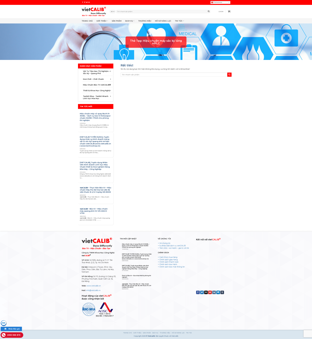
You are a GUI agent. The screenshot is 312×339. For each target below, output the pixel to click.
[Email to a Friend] (206, 292)
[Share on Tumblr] (222, 292)
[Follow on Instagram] (84, 2)
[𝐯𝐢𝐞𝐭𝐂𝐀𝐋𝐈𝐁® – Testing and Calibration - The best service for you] (94, 12)
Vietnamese (217, 2)
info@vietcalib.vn (93, 290)
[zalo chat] (4, 323)
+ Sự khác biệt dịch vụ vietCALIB (172, 246)
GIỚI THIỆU (101, 21)
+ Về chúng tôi (164, 243)
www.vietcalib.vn (94, 286)
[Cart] (229, 11)
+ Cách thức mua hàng (167, 257)
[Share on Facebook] (198, 292)
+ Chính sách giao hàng (168, 260)
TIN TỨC (178, 21)
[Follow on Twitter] (87, 2)
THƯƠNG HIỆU (144, 21)
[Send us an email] (89, 2)
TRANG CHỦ (87, 21)
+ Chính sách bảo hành (167, 264)
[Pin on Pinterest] (210, 292)
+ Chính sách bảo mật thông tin (171, 267)
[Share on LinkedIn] (218, 292)
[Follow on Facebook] (82, 2)
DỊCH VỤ (129, 21)
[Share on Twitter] (202, 292)
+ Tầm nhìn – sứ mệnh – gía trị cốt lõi (173, 248)
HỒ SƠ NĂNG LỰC (163, 21)
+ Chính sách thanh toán (168, 262)
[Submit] (208, 11)
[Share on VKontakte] (214, 292)
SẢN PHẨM (117, 21)
